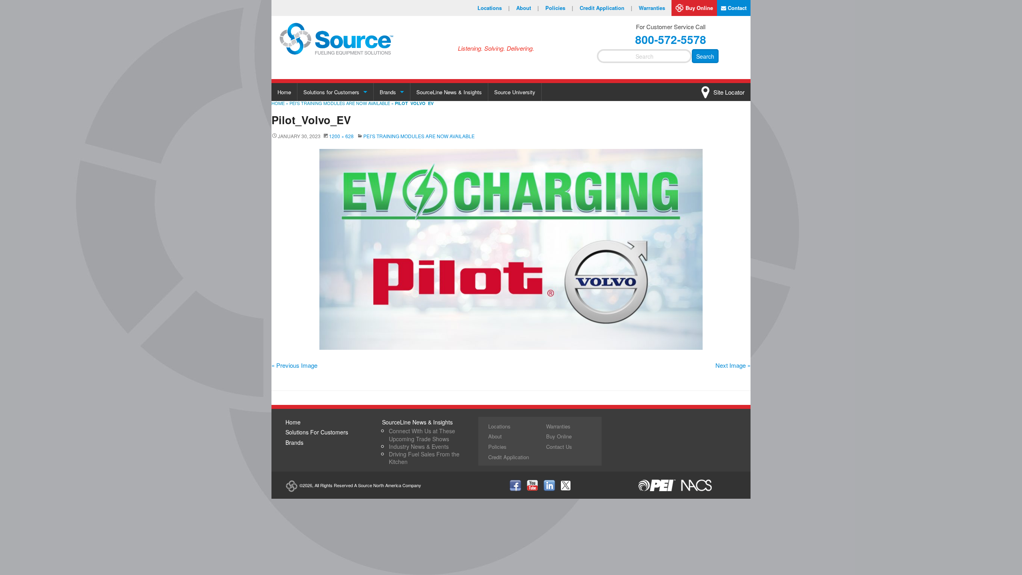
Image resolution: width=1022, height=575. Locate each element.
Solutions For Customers (316, 432)
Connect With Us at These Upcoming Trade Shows (422, 434)
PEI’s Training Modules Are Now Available (339, 103)
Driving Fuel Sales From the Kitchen (424, 458)
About (527, 8)
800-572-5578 (670, 39)
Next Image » (733, 365)
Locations (493, 8)
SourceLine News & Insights (449, 92)
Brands (388, 92)
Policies (559, 8)
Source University (514, 92)
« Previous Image (294, 365)
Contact (736, 8)
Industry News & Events (419, 446)
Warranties (652, 8)
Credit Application (606, 8)
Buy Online (699, 8)
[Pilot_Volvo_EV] (511, 249)
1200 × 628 (341, 136)
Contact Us (559, 446)
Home (284, 92)
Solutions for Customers (331, 92)
